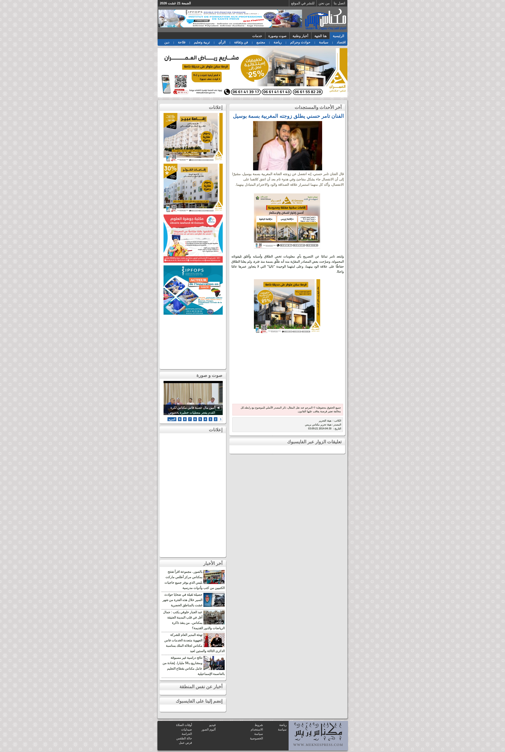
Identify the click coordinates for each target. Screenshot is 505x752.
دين (166, 42)
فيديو (212, 725)
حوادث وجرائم (300, 42)
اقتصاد (341, 42)
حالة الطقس (184, 738)
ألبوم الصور (208, 729)
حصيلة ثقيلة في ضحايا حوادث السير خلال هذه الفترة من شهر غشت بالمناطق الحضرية (182, 600)
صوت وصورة (277, 36)
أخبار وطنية (300, 36)
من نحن (324, 3)
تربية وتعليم (202, 42)
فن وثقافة (241, 42)
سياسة (323, 42)
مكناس (219, 581)
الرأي (222, 42)
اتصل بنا (339, 3)
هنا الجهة (320, 36)
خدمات (257, 36)
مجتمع (260, 42)
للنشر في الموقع (302, 3)
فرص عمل (185, 742)
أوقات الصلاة (184, 725)
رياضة (278, 42)
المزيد (171, 419)
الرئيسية (338, 36)
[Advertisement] (287, 371)
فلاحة (181, 42)
